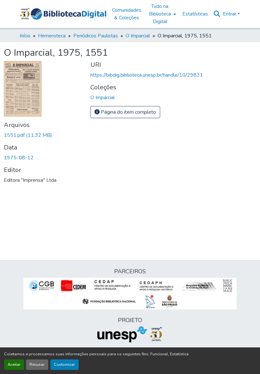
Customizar (64, 364)
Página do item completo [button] (128, 112)
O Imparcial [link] (138, 35)
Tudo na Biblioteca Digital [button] (160, 14)
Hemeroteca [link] (52, 35)
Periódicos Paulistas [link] (95, 35)
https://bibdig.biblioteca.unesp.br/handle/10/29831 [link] (146, 75)
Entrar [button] (230, 13)
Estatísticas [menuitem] (195, 13)
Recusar (37, 364)
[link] (43, 135)
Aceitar (14, 364)
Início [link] (25, 35)
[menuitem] (162, 14)
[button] (68, 14)
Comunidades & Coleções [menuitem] (126, 14)
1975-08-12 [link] (19, 157)
